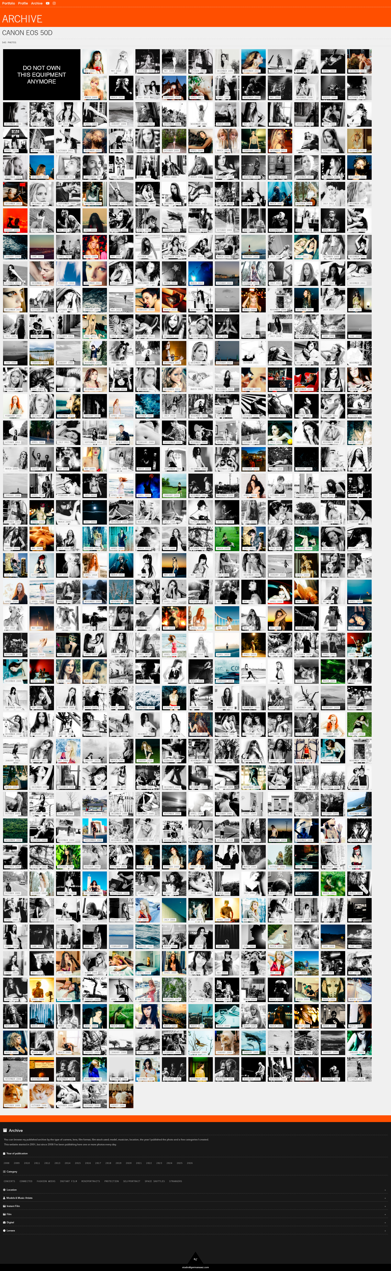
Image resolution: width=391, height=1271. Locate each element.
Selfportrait (131, 1181)
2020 (129, 1163)
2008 (6, 1163)
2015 (78, 1163)
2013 (57, 1163)
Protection (111, 1181)
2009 (17, 1163)
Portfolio (8, 3)
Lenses (195, 1230)
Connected (26, 1181)
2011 (37, 1163)
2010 (27, 1163)
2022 (149, 1163)
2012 (47, 1163)
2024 (169, 1163)
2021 (139, 1163)
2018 (108, 1163)
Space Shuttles (155, 1181)
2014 (67, 1163)
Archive (37, 3)
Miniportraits (90, 1181)
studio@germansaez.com (195, 1267)
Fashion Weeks (46, 1181)
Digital (195, 1222)
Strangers (175, 1181)
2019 (118, 1163)
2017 (98, 1163)
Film (195, 1214)
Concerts (9, 1181)
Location (195, 1189)
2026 (190, 1163)
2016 (88, 1163)
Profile (23, 3)
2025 (179, 1163)
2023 (159, 1163)
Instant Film (68, 1181)
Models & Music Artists (195, 1198)
